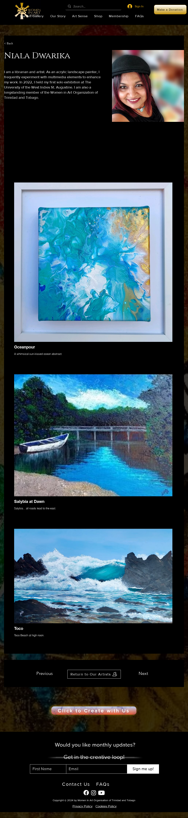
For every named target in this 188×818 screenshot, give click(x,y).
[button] (31, 16)
